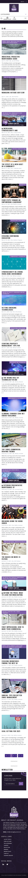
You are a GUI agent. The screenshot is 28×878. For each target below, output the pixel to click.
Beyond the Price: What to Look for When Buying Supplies (12, 595)
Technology (13, 114)
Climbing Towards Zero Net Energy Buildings (13, 414)
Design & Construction (19, 148)
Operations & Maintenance (9, 42)
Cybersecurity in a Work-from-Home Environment (12, 273)
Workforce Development (15, 647)
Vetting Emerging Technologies (9, 308)
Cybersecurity (15, 113)
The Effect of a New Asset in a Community (12, 165)
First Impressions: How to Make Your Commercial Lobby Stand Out (13, 629)
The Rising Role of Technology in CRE (10, 378)
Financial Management (17, 577)
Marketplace (7, 851)
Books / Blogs (6, 41)
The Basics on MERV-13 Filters (11, 558)
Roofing (23, 434)
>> (21, 755)
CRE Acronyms (8, 843)
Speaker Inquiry (8, 855)
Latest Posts (7, 839)
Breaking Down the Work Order (12, 522)
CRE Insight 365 (6, 113)
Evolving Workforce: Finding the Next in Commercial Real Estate (12, 663)
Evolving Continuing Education (10, 237)
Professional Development (18, 220)
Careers (6, 845)
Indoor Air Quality (20, 77)
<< (6, 755)
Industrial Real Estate (17, 41)
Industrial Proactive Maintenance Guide (11, 57)
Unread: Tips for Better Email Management (12, 696)
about (22, 1)
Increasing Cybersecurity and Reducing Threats (10, 130)
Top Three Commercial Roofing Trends (11, 450)
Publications (7, 841)
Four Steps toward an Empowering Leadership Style (12, 202)
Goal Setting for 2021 (11, 731)
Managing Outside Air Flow (13, 92)
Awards (6, 849)
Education (7, 847)
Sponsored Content (19, 292)
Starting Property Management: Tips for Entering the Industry (11, 345)
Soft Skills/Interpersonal (18, 680)
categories (5, 14)
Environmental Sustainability (17, 398)
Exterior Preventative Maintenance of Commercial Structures (12, 487)
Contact (6, 853)
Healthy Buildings (9, 77)
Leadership (23, 184)
